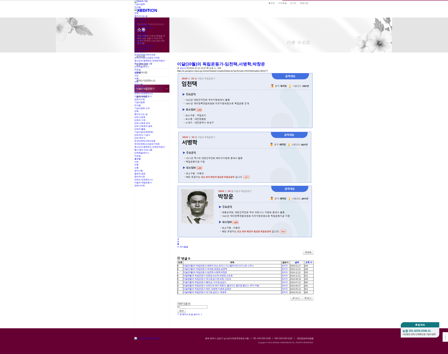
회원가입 (304, 3)
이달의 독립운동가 (143, 96)
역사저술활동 (140, 34)
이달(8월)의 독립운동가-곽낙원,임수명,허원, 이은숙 (207, 279)
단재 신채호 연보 (142, 25)
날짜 (297, 262)
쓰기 (297, 298)
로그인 (293, 3)
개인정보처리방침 (305, 338)
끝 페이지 (195, 314)
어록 (136, 78)
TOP (445, 337)
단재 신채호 (139, 19)
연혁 (136, 13)
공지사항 (138, 84)
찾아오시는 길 (141, 16)
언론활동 (138, 40)
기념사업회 (139, 102)
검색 (181, 311)
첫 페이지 (184, 314)
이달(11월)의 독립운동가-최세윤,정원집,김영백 (205, 269)
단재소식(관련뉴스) (143, 93)
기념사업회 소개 (142, 108)
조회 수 (308, 262)
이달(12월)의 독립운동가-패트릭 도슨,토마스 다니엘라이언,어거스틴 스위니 (218, 265)
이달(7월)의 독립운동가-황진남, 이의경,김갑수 (204, 282)
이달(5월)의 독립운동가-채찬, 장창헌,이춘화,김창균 (207, 289)
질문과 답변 (139, 87)
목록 (309, 252)
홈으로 (271, 3)
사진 (136, 75)
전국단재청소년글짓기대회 (147, 57)
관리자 (284, 265)
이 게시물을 (182, 247)
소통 (136, 81)
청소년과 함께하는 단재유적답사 (149, 60)
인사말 (137, 105)
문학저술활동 (140, 37)
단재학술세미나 (141, 66)
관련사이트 (139, 99)
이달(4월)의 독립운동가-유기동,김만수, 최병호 (204, 292)
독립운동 (138, 43)
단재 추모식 (139, 52)
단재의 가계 (139, 22)
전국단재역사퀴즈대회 (144, 55)
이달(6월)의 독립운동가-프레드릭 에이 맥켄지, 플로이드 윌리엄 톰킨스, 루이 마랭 (221, 285)
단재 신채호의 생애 (143, 28)
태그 (309, 298)
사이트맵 (282, 3)
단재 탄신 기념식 (142, 49)
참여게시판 (139, 90)
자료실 (137, 69)
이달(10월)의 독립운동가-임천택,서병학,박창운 (205, 272)
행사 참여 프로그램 (143, 63)
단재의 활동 (139, 31)
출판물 (137, 72)
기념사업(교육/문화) (143, 46)
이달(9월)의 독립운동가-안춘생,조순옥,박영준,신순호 (208, 275)
